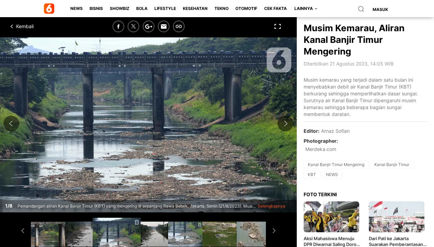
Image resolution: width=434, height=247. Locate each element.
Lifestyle (165, 8)
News (76, 8)
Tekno (221, 8)
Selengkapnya (271, 206)
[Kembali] (36, 26)
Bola (142, 8)
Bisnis (96, 8)
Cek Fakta (275, 8)
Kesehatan (195, 8)
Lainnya (304, 8)
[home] (50, 8)
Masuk (380, 9)
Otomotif (246, 8)
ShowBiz (119, 8)
